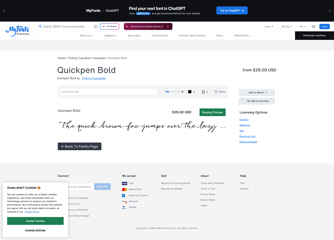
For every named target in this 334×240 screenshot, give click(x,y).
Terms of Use (208, 188)
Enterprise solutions (314, 35)
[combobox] (78, 26)
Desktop (244, 119)
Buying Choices (212, 112)
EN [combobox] (301, 26)
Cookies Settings (35, 230)
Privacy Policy (208, 194)
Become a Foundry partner (175, 183)
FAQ (242, 183)
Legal (204, 205)
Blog (219, 35)
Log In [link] (324, 26)
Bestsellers (134, 35)
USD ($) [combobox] (285, 26)
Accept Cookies (35, 221)
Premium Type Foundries (192, 35)
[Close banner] (167, 26)
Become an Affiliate (172, 188)
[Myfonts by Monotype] (17, 31)
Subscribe (102, 186)
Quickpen (99, 58)
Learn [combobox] (267, 26)
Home (61, 58)
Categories (109, 35)
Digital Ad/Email (248, 142)
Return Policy (208, 200)
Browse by (85, 35)
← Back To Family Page (79, 146)
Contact (244, 188)
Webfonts (245, 125)
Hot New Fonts (160, 35)
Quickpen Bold (117, 58)
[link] (39, 26)
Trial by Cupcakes (79, 58)
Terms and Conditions (213, 183)
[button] (4, 10)
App (242, 130)
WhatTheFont (241, 35)
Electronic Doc (248, 136)
